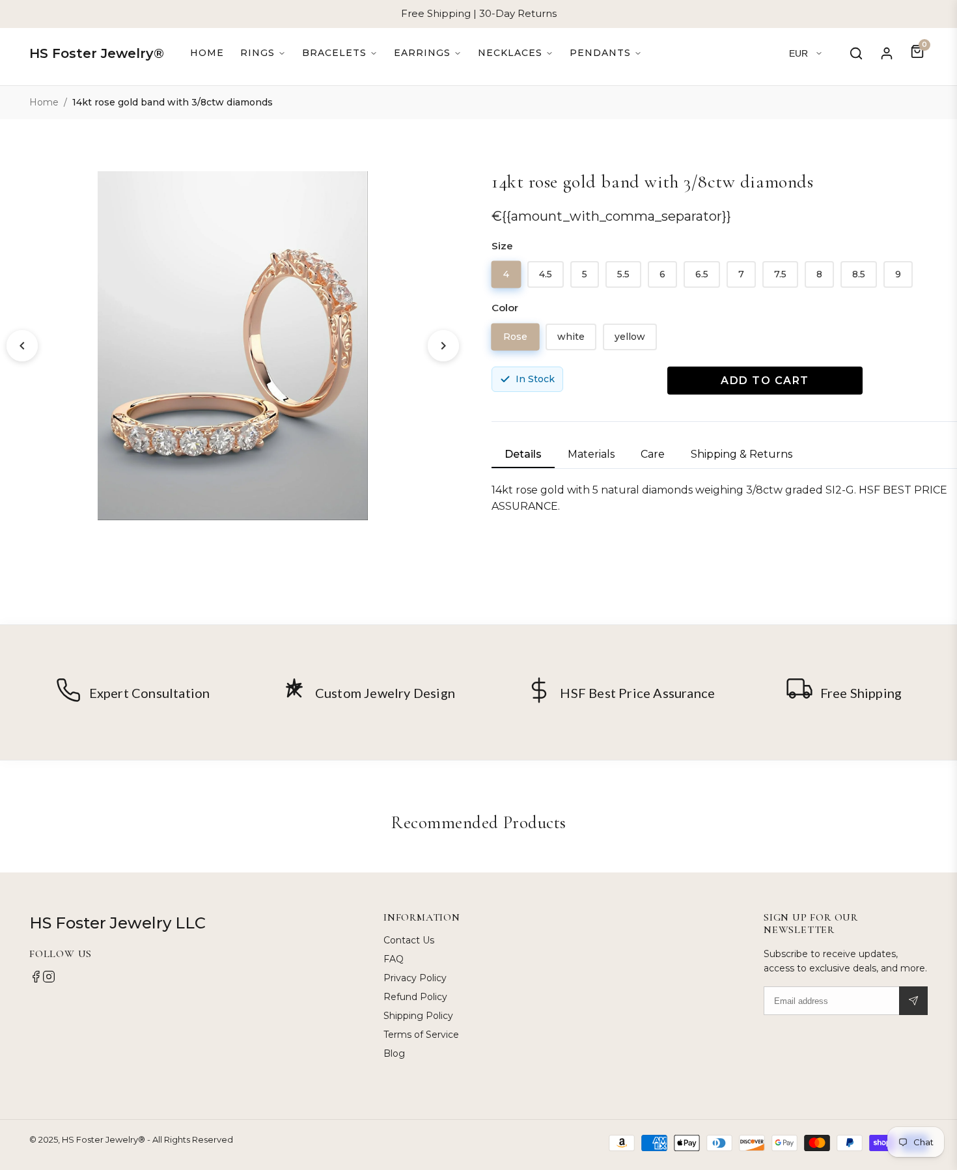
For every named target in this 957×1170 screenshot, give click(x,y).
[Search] (856, 53)
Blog (394, 1053)
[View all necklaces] (515, 53)
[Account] (886, 53)
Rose (515, 336)
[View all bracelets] (340, 53)
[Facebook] (35, 980)
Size (502, 246)
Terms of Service (421, 1034)
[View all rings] (263, 53)
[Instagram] (48, 980)
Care (653, 454)
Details (523, 454)
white (571, 336)
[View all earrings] (428, 53)
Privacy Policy (415, 978)
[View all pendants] (606, 53)
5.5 (623, 274)
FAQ (393, 959)
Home (207, 53)
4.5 (545, 274)
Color (505, 307)
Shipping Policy (418, 1016)
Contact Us (408, 940)
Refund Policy (415, 997)
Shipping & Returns (741, 454)
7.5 (780, 274)
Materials (591, 454)
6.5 (701, 274)
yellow (630, 336)
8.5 (858, 274)
